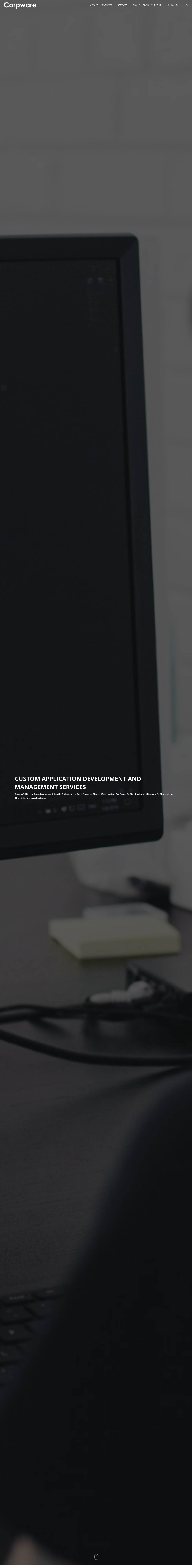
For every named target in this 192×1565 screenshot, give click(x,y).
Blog (146, 5)
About (94, 5)
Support (156, 5)
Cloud (136, 5)
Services (122, 5)
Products (106, 5)
